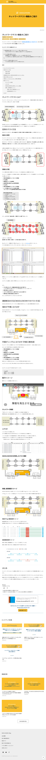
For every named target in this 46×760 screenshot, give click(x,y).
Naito (5, 584)
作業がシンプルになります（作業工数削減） (13, 78)
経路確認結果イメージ (11, 91)
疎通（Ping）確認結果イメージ (13, 89)
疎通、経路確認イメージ (10, 87)
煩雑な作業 (7, 73)
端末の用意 (7, 71)
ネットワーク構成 (9, 82)
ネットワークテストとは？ (9, 68)
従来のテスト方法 (7, 69)
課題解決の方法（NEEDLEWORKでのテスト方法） (14, 75)
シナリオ (7, 84)
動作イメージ (6, 80)
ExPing (28, 243)
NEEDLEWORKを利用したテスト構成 (13, 85)
